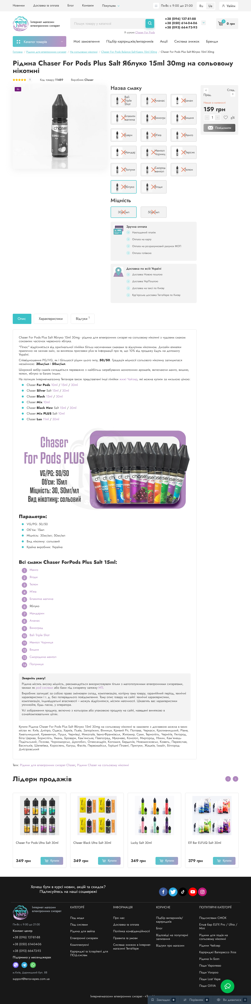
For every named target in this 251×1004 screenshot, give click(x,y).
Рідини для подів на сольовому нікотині (213, 937)
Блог (70, 5)
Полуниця (37, 664)
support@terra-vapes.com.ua (31, 979)
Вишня (34, 649)
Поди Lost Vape (209, 979)
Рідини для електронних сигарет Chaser (47, 765)
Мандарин (37, 613)
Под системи (79, 924)
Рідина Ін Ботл (209, 959)
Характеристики (51, 318)
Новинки (19, 5)
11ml (46, 419)
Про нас (119, 918)
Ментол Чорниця (41, 642)
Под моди (77, 918)
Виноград (36, 628)
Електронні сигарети (84, 938)
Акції (164, 41)
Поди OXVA (207, 985)
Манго (34, 569)
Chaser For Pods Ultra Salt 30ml (37, 843)
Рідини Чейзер (209, 945)
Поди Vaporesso (210, 965)
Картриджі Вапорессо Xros (217, 952)
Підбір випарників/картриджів (169, 920)
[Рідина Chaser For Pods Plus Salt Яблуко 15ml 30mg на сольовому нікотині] (60, 127)
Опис (22, 318)
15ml (64, 385)
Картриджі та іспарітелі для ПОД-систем (89, 953)
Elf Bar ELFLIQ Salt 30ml (204, 843)
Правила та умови (125, 938)
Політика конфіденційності (131, 931)
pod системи (44, 687)
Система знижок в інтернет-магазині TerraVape (132, 946)
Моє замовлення (87, 41)
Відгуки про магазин (170, 945)
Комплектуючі (79, 944)
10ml (54, 385)
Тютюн (34, 584)
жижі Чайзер (128, 379)
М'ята (33, 591)
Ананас (35, 620)
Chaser (89, 80)
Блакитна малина (41, 599)
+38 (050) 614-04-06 (181, 23)
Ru (201, 6)
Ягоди (34, 577)
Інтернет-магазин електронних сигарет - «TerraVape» (125, 996)
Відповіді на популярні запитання (172, 937)
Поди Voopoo (208, 972)
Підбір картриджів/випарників (129, 41)
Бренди (212, 41)
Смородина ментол (43, 657)
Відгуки (83, 318)
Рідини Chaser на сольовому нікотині (103, 765)
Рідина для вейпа (82, 931)
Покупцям (109, 5)
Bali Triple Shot (39, 635)
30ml (74, 385)
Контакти (88, 5)
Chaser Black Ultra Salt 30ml (92, 843)
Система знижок (186, 41)
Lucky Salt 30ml (141, 843)
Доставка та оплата (46, 5)
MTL (101, 687)
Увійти (230, 6)
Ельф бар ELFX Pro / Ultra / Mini (218, 926)
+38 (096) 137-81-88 (180, 18)
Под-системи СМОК (212, 918)
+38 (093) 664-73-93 (181, 27)
